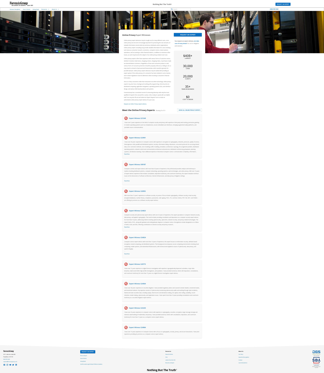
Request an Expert (283, 4)
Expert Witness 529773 (137, 264)
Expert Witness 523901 (137, 138)
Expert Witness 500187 (137, 164)
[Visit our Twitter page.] (13, 365)
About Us (54, 9)
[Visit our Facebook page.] (4, 365)
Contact (240, 360)
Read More (127, 154)
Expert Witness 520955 (137, 191)
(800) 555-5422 (274, 9)
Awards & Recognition (244, 357)
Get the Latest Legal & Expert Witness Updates (91, 364)
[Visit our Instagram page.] (7, 365)
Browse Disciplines (15, 9)
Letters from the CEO (170, 360)
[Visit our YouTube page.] (10, 365)
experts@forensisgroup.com (10, 361)
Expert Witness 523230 (137, 308)
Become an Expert (169, 363)
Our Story (241, 354)
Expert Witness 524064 (137, 327)
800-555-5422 (6, 359)
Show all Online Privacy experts (189, 110)
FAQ (166, 357)
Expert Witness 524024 (137, 237)
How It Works (26, 9)
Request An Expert (88, 351)
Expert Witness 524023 (137, 211)
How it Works (83, 358)
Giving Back (36, 9)
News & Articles (169, 354)
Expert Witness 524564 (137, 284)
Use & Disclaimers (243, 363)
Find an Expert (83, 355)
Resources (44, 9)
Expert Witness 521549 (137, 118)
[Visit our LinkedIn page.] (16, 365)
